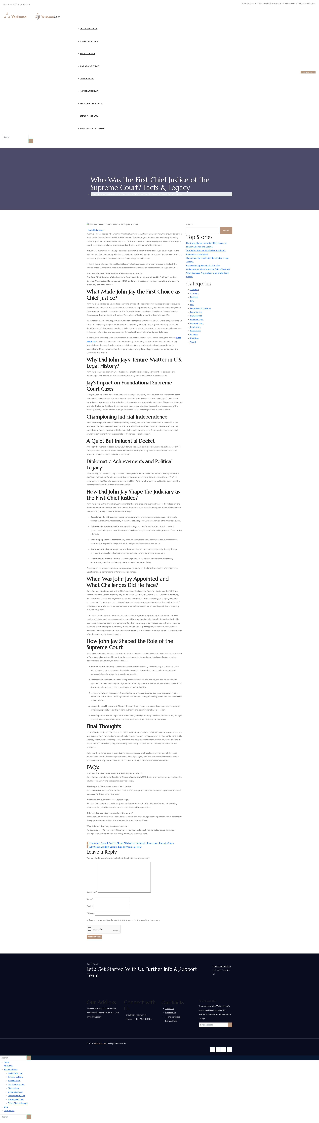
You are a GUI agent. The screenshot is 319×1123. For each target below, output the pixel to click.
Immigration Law (89, 91)
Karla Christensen (96, 230)
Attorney (194, 289)
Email (90, 906)
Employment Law (89, 116)
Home (63, 16)
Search (189, 224)
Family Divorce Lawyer (92, 128)
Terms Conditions (173, 1017)
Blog (107, 16)
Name (90, 899)
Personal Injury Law (91, 103)
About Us (71, 16)
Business (194, 297)
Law (192, 301)
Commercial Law (89, 41)
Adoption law (87, 54)
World (193, 342)
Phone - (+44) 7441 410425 (138, 1019)
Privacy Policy (171, 1021)
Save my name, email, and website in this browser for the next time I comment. (124, 920)
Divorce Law (87, 78)
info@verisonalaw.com (232, 3)
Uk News (194, 334)
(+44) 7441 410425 (289, 72)
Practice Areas (84, 16)
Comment (92, 892)
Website (90, 913)
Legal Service (196, 312)
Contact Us (116, 16)
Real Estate (195, 327)
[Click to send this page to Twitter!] (89, 839)
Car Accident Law (89, 66)
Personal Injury (196, 319)
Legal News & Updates (200, 308)
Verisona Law (100, 1043)
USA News (194, 338)
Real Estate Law (88, 29)
